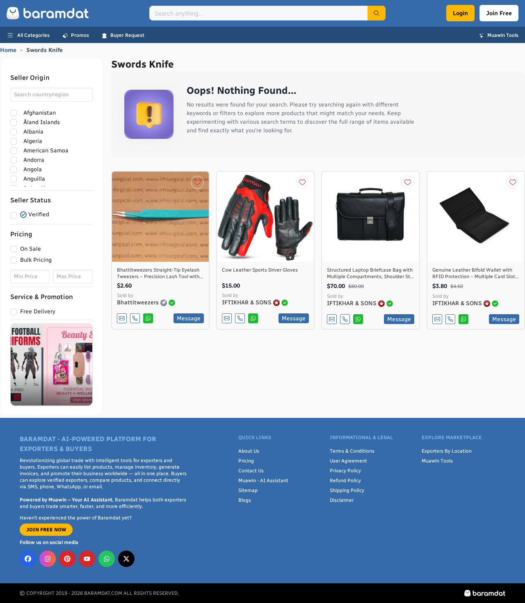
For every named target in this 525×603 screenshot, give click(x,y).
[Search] (377, 13)
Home (8, 50)
